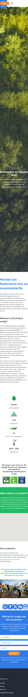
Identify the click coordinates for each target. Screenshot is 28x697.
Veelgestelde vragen (6, 693)
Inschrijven (13, 653)
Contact (2, 683)
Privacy (2, 686)
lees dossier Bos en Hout (8, 559)
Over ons (3, 689)
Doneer (4, 3)
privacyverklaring (14, 662)
